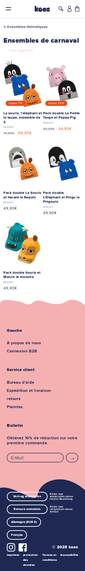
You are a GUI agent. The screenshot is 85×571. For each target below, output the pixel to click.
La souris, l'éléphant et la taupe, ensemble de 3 (22, 117)
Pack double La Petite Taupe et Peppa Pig (61, 115)
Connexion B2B (22, 351)
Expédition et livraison (29, 390)
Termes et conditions (49, 557)
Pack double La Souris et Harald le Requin (22, 195)
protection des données (30, 560)
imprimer (13, 555)
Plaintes (15, 407)
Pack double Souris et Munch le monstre (22, 275)
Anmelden (72, 457)
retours (14, 398)
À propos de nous (24, 343)
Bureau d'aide (20, 382)
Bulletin (15, 425)
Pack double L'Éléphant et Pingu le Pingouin (61, 197)
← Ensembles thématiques (25, 27)
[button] (77, 9)
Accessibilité (69, 555)
